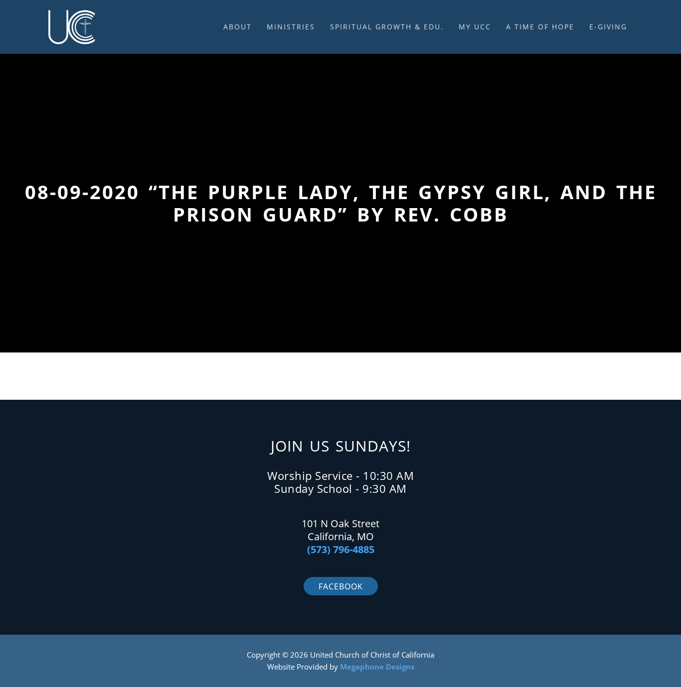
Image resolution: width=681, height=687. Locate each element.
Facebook (341, 586)
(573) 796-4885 (340, 549)
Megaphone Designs (377, 667)
